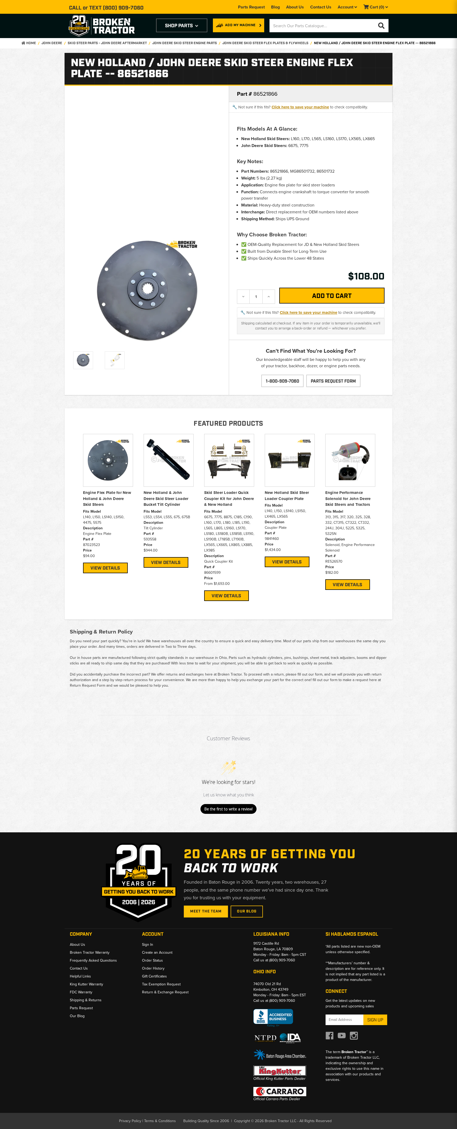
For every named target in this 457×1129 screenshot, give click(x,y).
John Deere (52, 43)
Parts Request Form (333, 381)
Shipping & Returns (86, 1000)
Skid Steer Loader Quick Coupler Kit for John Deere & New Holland (229, 498)
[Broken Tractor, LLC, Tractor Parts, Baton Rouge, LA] (273, 1018)
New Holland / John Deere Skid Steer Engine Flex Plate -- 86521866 (375, 43)
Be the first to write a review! (228, 808)
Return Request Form (87, 685)
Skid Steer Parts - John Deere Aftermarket (107, 43)
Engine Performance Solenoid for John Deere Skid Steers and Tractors (348, 498)
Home (30, 43)
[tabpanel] (108, 503)
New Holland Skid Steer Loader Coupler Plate (287, 496)
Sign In (147, 944)
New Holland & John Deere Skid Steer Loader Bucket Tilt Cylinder (166, 498)
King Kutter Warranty (86, 984)
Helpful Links (80, 976)
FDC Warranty (81, 992)
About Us (295, 7)
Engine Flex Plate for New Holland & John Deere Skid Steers (107, 498)
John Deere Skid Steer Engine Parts (184, 43)
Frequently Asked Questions (93, 960)
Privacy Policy (130, 1121)
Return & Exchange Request (165, 992)
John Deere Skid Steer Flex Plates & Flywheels (265, 43)
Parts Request (251, 7)
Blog (275, 7)
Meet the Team (206, 911)
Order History (153, 968)
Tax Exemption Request (161, 984)
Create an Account (157, 952)
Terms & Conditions (160, 1121)
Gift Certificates (154, 976)
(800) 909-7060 (123, 7)
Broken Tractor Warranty (89, 952)
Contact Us (320, 7)
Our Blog (247, 911)
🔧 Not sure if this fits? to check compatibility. (300, 107)
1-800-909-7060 (282, 381)
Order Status (152, 960)
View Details (105, 568)
